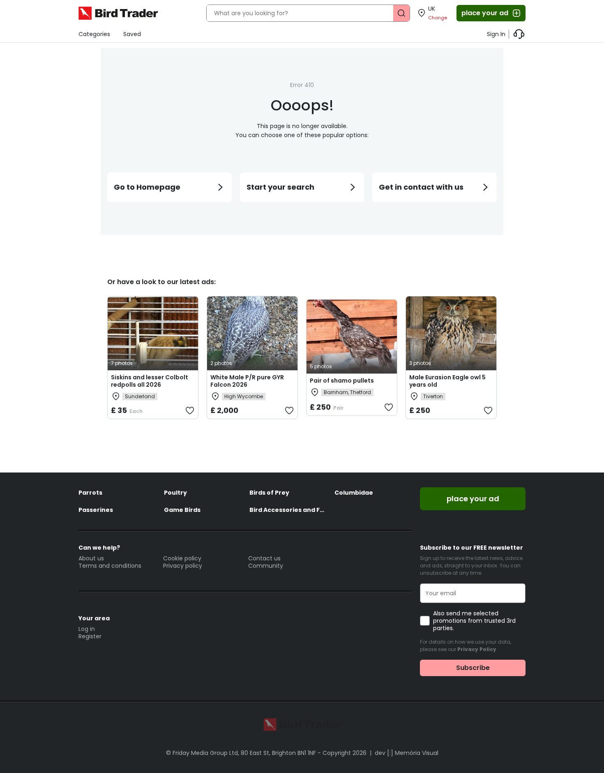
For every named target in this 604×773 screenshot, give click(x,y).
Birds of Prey (269, 492)
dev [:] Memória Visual (406, 753)
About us (91, 558)
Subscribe (473, 667)
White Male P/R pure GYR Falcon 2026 (247, 381)
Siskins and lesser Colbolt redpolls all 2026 (149, 381)
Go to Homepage (147, 187)
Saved (132, 34)
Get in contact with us (421, 187)
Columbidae (353, 492)
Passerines (95, 510)
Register (89, 636)
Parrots (90, 492)
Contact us (264, 558)
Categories (94, 34)
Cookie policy (182, 558)
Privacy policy (182, 566)
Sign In (496, 34)
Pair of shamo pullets (342, 380)
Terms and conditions (109, 566)
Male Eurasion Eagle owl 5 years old (447, 381)
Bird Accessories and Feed (288, 510)
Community (265, 566)
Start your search (280, 187)
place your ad (484, 13)
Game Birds (182, 510)
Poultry (175, 492)
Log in (86, 629)
